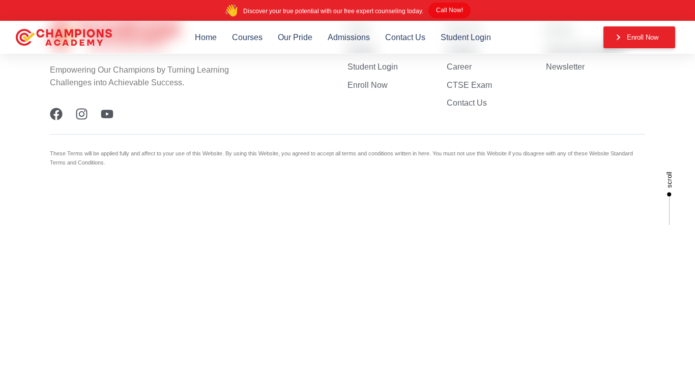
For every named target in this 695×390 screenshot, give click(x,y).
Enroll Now (367, 85)
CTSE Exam (469, 85)
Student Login (466, 37)
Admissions (349, 37)
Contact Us (405, 37)
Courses (247, 37)
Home (206, 37)
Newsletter (565, 66)
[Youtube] (107, 114)
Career (459, 66)
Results (361, 48)
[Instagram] (81, 114)
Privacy (559, 30)
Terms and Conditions (585, 48)
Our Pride (295, 37)
